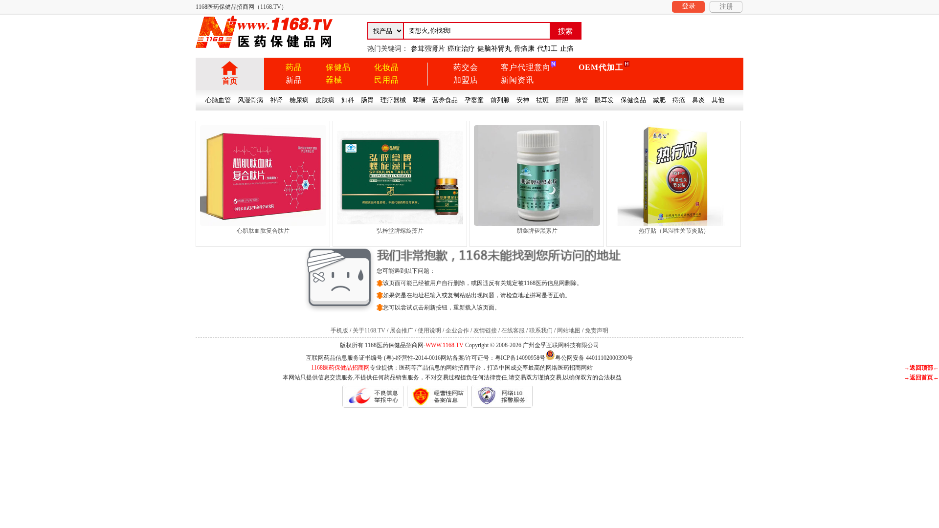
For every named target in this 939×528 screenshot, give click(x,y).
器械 (334, 80)
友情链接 (485, 330)
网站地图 (569, 330)
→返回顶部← (921, 367)
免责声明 (596, 330)
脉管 (581, 100)
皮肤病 (325, 100)
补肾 (276, 100)
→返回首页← (921, 377)
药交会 (465, 67)
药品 (294, 67)
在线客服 (513, 330)
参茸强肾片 (428, 48)
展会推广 (401, 330)
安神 (522, 100)
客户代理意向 (526, 67)
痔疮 (678, 100)
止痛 (567, 48)
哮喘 (419, 100)
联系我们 (541, 330)
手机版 (339, 330)
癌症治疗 (461, 48)
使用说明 (429, 330)
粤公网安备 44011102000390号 (594, 357)
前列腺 (500, 100)
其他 (718, 100)
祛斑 (542, 100)
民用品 (386, 80)
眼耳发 (604, 100)
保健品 (338, 67)
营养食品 (445, 100)
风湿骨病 (250, 100)
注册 (726, 6)
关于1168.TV (369, 330)
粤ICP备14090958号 (520, 357)
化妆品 (386, 67)
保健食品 (633, 100)
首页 (230, 81)
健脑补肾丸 (494, 48)
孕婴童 (474, 100)
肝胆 (562, 100)
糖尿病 (299, 100)
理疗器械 (393, 100)
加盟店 (465, 80)
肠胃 (367, 100)
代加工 (547, 48)
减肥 (659, 100)
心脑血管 (218, 100)
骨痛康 (524, 48)
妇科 (347, 100)
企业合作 (457, 330)
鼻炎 (698, 100)
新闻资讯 (517, 80)
